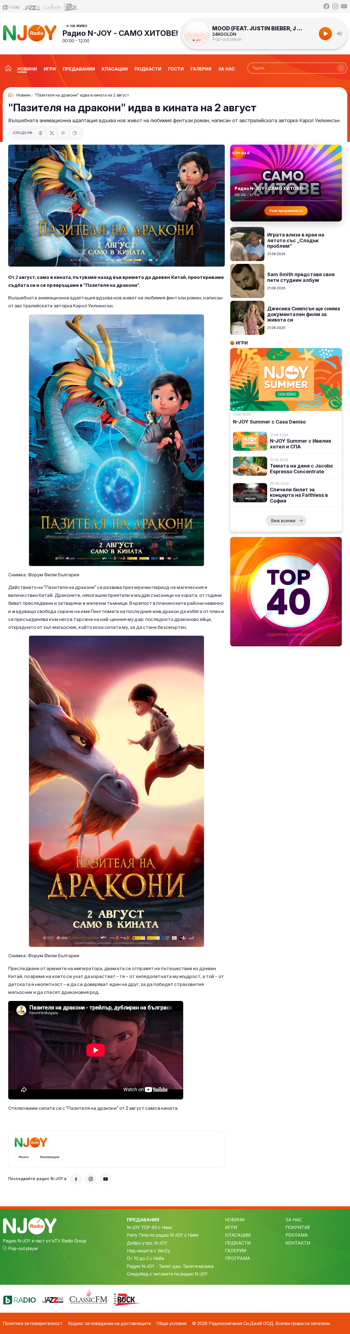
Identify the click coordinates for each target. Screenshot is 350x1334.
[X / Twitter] (52, 133)
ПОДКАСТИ (237, 1242)
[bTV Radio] (11, 6)
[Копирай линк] (75, 133)
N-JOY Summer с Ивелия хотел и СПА (300, 443)
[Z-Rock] (72, 6)
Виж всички (283, 520)
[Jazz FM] (31, 6)
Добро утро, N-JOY (147, 1242)
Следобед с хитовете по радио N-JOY (167, 1273)
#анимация (49, 1157)
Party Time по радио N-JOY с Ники (162, 1235)
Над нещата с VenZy (148, 1250)
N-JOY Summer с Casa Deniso (269, 422)
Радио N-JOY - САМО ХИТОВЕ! (120, 33)
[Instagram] (335, 6)
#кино (24, 1157)
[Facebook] (326, 6)
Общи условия (171, 1323)
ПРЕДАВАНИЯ (143, 1219)
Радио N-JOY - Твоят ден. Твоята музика (170, 1266)
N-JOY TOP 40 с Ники (149, 1227)
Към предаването (286, 211)
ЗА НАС (293, 1219)
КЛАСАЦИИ (237, 1235)
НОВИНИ (234, 1219)
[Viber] (63, 133)
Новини (23, 95)
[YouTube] (344, 6)
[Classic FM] (52, 6)
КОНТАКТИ (297, 1242)
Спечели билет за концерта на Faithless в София (299, 495)
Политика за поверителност (33, 1323)
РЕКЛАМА (296, 1235)
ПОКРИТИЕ (297, 1227)
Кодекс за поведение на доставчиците (109, 1323)
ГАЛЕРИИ (235, 1250)
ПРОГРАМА (237, 1258)
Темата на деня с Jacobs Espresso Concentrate (301, 468)
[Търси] (341, 68)
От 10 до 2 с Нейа (145, 1258)
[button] (340, 34)
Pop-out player (227, 39)
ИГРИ (231, 1227)
